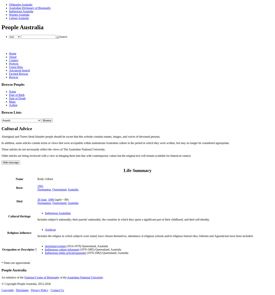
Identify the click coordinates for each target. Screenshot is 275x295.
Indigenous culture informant (62, 249)
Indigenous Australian (58, 213)
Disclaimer (22, 290)
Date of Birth (17, 95)
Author (13, 105)
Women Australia (19, 14)
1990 (51, 199)
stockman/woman (55, 246)
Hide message (11, 162)
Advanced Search (19, 70)
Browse (13, 77)
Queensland (59, 189)
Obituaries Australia (20, 4)
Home (12, 53)
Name (12, 91)
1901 (40, 186)
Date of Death (17, 98)
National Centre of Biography (41, 277)
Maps (12, 101)
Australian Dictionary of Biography (30, 8)
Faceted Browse (18, 73)
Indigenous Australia (21, 11)
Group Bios (16, 67)
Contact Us (57, 290)
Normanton (44, 189)
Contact (13, 60)
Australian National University (85, 277)
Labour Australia (19, 18)
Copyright (7, 290)
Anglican (50, 229)
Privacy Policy (39, 290)
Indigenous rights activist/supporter (65, 252)
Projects (13, 63)
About (12, 57)
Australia (73, 189)
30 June (42, 199)
